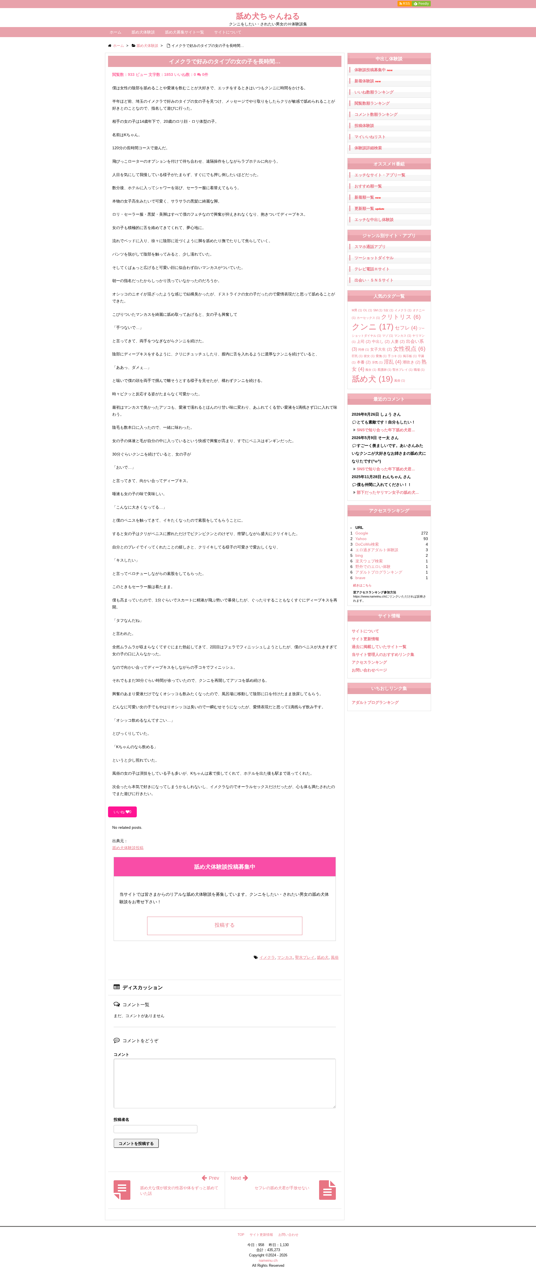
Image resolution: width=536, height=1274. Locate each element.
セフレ (406, 328)
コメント (121, 1054)
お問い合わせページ (369, 670)
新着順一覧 (368, 197)
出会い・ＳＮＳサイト (374, 280)
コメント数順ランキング (376, 114)
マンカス (285, 957)
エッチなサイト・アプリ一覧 (380, 175)
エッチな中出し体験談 (374, 219)
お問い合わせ (288, 1235)
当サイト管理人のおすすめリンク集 (383, 654)
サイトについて (227, 32)
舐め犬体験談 (143, 32)
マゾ (387, 335)
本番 (364, 362)
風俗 (335, 957)
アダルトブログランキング (378, 572)
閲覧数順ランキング (372, 103)
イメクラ (267, 957)
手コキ (395, 356)
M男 (357, 310)
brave (360, 577)
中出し (381, 341)
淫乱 (392, 362)
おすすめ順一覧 (368, 186)
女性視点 (409, 348)
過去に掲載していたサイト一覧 (379, 646)
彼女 (369, 356)
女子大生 (381, 349)
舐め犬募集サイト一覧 (184, 32)
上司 (364, 341)
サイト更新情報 (365, 639)
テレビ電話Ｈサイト (372, 269)
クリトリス (401, 317)
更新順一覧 (369, 208)
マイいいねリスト (370, 137)
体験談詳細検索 (368, 148)
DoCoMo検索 (367, 544)
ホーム (115, 32)
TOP (241, 1235)
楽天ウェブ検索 (369, 561)
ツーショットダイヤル (374, 258)
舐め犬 (323, 957)
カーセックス (368, 317)
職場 (419, 369)
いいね (122, 812)
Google (361, 533)
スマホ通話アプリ (370, 247)
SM (377, 310)
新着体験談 (368, 81)
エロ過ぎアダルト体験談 (376, 550)
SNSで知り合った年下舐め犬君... (386, 430)
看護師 (384, 369)
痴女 (370, 369)
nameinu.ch (268, 1260)
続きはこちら (362, 585)
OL (367, 310)
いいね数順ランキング (374, 92)
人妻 (398, 341)
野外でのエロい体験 (373, 566)
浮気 (377, 362)
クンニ (373, 326)
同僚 (363, 349)
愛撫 (381, 356)
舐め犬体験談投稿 (127, 848)
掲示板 (410, 356)
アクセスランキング (369, 662)
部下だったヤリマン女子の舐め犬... (388, 492)
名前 (225, 1120)
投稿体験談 (364, 125)
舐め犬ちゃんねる (268, 16)
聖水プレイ (305, 957)
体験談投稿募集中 (374, 70)
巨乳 (357, 356)
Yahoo (361, 538)
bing (359, 555)
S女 (388, 310)
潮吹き (411, 362)
